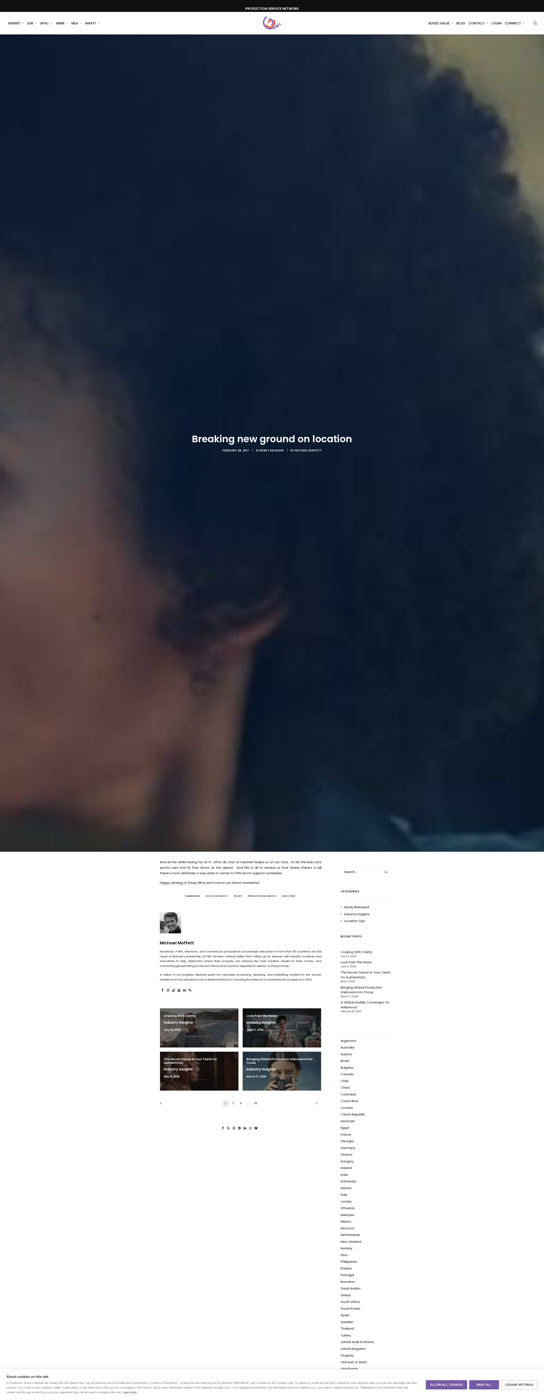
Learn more (130, 1392)
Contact (476, 23)
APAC (44, 23)
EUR (30, 23)
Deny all (484, 1384)
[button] (535, 23)
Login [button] (497, 23)
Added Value (438, 23)
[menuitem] (16, 23)
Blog (460, 23)
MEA (74, 23)
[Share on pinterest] (239, 1128)
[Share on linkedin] (245, 1128)
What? (90, 23)
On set (238, 896)
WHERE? (14, 23)
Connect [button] (513, 23)
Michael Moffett (308, 450)
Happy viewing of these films (182, 882)
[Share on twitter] (228, 1128)
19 (255, 1103)
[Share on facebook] (222, 1128)
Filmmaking (192, 896)
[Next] (316, 1104)
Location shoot (216, 896)
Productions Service (262, 896)
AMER (60, 23)
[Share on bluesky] (256, 1128)
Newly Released (271, 450)
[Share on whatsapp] (250, 1128)
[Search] (366, 872)
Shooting (288, 896)
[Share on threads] (234, 1128)
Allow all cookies (446, 1384)
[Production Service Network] (272, 23)
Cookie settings (519, 1384)
